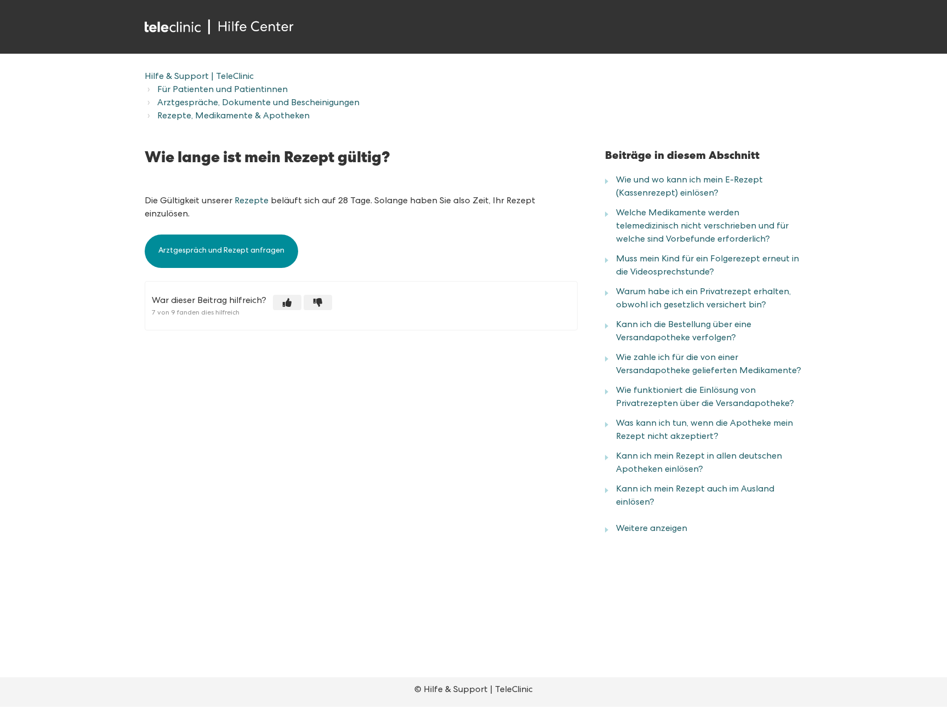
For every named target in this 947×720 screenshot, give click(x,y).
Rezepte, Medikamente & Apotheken (233, 116)
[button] (287, 302)
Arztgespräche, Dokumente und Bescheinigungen (258, 103)
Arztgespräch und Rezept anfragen (221, 251)
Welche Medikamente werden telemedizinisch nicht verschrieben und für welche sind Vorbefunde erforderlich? (702, 226)
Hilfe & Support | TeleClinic (199, 77)
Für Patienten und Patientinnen (222, 90)
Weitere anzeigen (651, 529)
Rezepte (252, 201)
